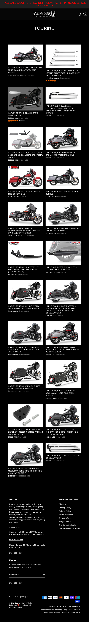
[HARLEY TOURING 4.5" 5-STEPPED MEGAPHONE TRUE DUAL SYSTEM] (25, 292)
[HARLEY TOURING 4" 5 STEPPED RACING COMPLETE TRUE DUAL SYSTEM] (63, 374)
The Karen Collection (68, 525)
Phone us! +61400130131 (69, 528)
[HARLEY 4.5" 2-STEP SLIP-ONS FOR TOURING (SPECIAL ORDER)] (63, 253)
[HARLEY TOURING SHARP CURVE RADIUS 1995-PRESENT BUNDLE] (63, 138)
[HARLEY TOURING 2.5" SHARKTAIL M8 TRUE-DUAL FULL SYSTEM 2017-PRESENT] (25, 55)
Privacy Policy (65, 508)
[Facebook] (10, 553)
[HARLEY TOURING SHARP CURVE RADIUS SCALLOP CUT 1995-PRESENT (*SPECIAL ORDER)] (63, 333)
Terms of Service (66, 514)
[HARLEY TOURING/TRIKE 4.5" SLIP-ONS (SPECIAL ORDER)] (63, 448)
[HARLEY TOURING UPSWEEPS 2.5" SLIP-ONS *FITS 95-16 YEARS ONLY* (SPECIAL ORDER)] (25, 253)
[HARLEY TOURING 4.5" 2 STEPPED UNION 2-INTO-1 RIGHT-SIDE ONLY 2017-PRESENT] (25, 333)
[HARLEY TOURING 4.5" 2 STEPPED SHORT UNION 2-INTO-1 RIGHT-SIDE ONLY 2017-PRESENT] (63, 415)
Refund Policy (65, 511)
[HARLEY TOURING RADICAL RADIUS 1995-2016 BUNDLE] (25, 177)
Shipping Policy (65, 518)
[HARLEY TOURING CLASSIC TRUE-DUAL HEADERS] (25, 98)
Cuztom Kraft (20, 603)
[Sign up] (44, 574)
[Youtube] (15, 553)
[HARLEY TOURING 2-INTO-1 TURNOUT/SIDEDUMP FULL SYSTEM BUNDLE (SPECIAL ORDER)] (25, 214)
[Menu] (4, 14)
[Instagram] (20, 553)
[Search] (79, 14)
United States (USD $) (17, 597)
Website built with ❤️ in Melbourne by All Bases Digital (20, 605)
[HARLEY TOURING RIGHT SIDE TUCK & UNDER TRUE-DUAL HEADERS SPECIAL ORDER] (25, 138)
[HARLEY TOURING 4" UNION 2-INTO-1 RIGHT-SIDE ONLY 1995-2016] (25, 372)
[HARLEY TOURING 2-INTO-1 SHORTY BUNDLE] (63, 177)
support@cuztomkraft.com (21, 517)
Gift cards (63, 504)
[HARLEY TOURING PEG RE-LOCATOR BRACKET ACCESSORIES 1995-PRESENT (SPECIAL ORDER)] (25, 415)
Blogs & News (65, 521)
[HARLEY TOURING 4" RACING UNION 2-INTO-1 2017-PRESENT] (63, 214)
